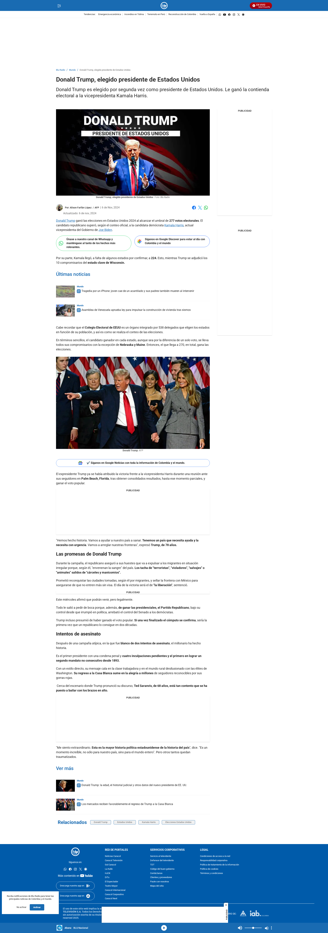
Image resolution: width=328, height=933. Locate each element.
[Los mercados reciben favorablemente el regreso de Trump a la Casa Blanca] (65, 805)
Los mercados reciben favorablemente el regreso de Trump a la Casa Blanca (127, 804)
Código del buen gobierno (162, 869)
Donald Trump (65, 220)
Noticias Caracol (113, 856)
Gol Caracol (110, 865)
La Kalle (109, 869)
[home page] (164, 5)
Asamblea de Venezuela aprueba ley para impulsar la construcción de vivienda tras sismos (136, 310)
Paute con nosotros (159, 882)
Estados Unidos (124, 822)
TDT (152, 865)
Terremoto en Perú (156, 14)
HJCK (107, 873)
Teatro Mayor (111, 886)
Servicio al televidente (160, 856)
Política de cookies (209, 869)
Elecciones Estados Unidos (178, 822)
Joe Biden (105, 230)
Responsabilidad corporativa (213, 860)
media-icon (164, 928)
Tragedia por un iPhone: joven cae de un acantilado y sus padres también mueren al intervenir (137, 291)
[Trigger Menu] (59, 5)
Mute (240, 928)
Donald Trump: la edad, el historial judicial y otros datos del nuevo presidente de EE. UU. (134, 785)
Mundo (72, 70)
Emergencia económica (109, 14)
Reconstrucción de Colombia (182, 14)
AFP (97, 207)
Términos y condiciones (211, 873)
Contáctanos (156, 873)
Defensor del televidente (162, 860)
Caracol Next (111, 898)
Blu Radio (60, 70)
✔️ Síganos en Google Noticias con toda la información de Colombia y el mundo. (136, 462)
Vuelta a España (207, 14)
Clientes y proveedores (161, 877)
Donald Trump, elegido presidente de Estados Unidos (105, 70)
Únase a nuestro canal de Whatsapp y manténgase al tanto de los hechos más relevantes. (90, 243)
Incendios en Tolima (134, 14)
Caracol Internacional (115, 890)
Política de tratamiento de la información (219, 865)
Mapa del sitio (157, 886)
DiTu (107, 877)
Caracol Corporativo (114, 894)
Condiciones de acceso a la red (215, 856)
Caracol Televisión (113, 860)
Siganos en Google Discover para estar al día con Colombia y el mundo (175, 241)
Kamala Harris (174, 225)
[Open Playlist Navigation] (271, 928)
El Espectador (111, 882)
